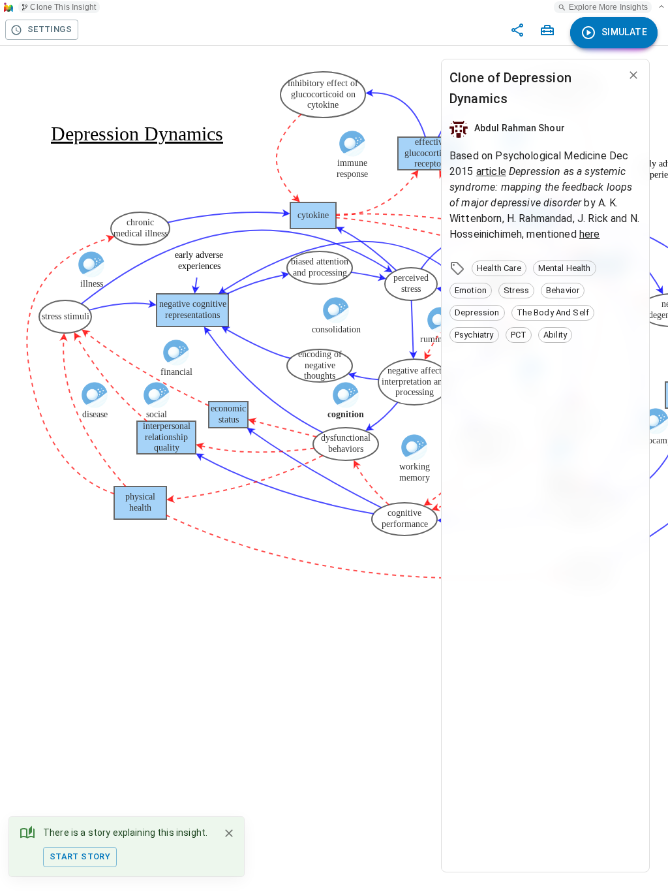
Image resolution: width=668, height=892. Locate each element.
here (589, 234)
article (491, 171)
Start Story (80, 856)
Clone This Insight (63, 7)
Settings (49, 29)
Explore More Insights (608, 7)
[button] (499, 268)
